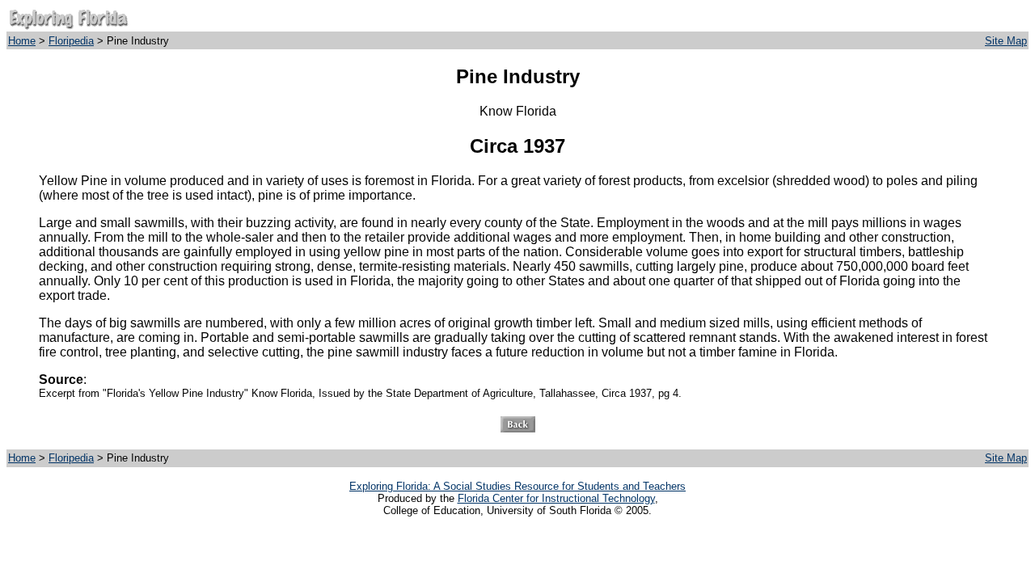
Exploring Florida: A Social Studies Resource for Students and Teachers (517, 486)
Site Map (1006, 41)
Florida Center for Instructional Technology (556, 498)
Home (22, 41)
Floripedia (71, 41)
